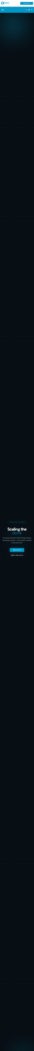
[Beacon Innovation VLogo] (5, 3)
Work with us (17, 550)
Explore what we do (17, 555)
